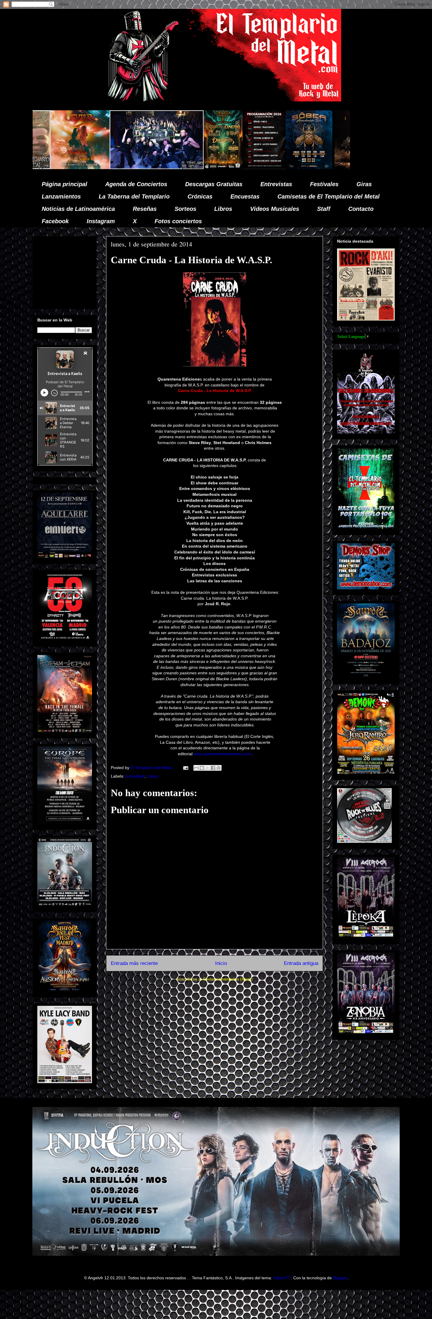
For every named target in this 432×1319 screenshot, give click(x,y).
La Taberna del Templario (134, 196)
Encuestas (244, 196)
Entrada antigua (301, 963)
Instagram (101, 221)
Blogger (340, 1277)
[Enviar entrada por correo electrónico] (185, 767)
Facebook (55, 221)
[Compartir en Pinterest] (219, 768)
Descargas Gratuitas (213, 184)
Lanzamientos (61, 196)
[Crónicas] (56, 167)
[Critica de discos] (263, 167)
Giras (364, 184)
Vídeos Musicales (274, 209)
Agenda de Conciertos (136, 184)
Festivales (324, 184)
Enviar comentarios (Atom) (228, 979)
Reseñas (145, 209)
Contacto (361, 209)
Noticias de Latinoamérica (78, 209)
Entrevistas (276, 184)
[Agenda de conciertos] (163, 167)
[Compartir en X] (207, 768)
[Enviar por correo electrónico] (196, 768)
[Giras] (208, 167)
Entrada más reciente (134, 963)
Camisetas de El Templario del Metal (328, 196)
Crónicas (199, 196)
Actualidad (135, 776)
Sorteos (185, 209)
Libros (223, 209)
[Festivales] (122, 167)
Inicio (221, 963)
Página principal (64, 184)
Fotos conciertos (178, 221)
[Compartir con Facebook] (213, 768)
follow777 (282, 1277)
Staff (323, 209)
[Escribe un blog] (202, 768)
